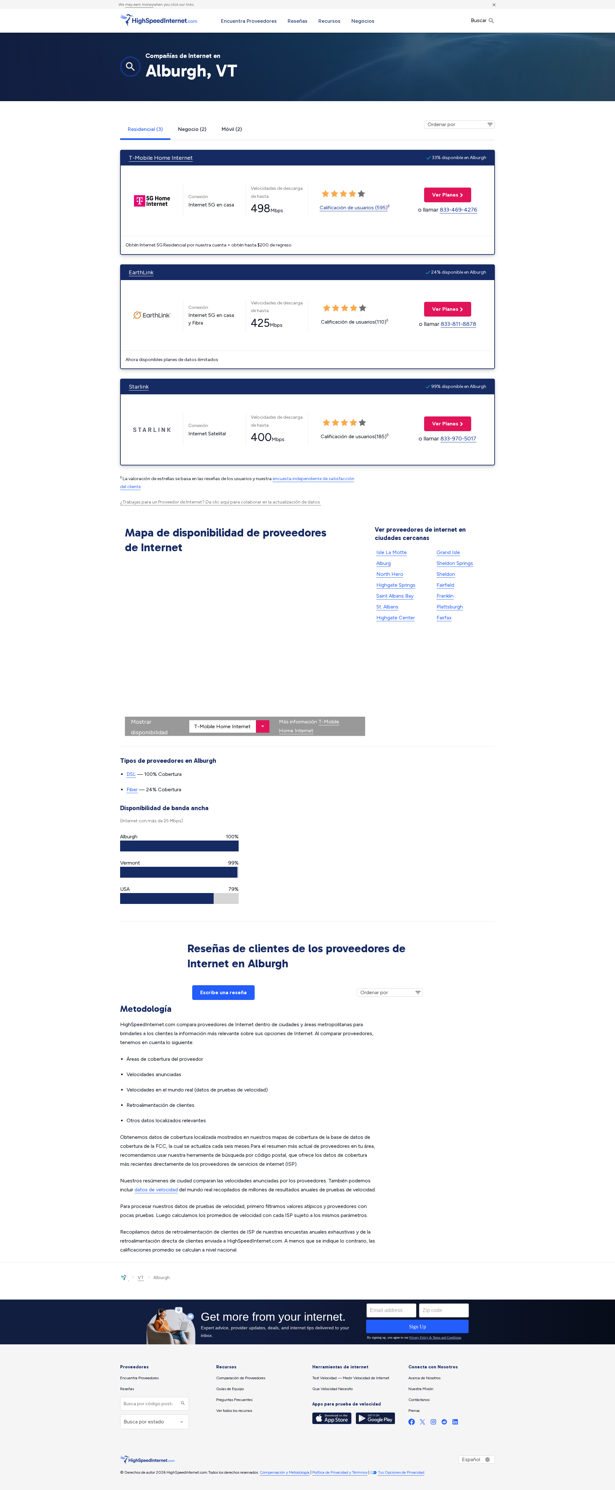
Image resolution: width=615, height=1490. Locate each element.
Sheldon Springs (455, 563)
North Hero (389, 574)
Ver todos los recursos (234, 1410)
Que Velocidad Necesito (332, 1389)
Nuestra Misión (420, 1389)
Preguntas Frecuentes (234, 1399)
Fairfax (444, 618)
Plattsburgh (450, 607)
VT (141, 1277)
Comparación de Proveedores (240, 1378)
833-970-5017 (458, 438)
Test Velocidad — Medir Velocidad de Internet (350, 1378)
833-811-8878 (458, 323)
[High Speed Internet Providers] (158, 20)
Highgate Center (395, 618)
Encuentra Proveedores (249, 21)
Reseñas (298, 21)
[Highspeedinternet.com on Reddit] (444, 1423)
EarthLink (141, 272)
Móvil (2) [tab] (232, 129)
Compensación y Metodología (284, 1472)
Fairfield (445, 585)
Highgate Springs (395, 585)
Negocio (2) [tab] (192, 129)
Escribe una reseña (223, 992)
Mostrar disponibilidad (149, 727)
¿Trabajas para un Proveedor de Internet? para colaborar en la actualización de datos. (220, 502)
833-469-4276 (458, 209)
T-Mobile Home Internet (161, 157)
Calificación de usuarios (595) (354, 208)
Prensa (414, 1410)
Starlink (139, 386)
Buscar (479, 20)
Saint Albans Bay (395, 596)
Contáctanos (419, 1399)
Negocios (362, 21)
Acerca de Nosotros (424, 1378)
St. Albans (387, 607)
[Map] (245, 646)
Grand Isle (448, 552)
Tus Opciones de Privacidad (401, 1472)
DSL (131, 774)
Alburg (383, 563)
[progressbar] (179, 846)
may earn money (139, 4)
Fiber (132, 789)
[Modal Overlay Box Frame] (307, 1322)
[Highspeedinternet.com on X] (422, 1423)
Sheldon (446, 574)
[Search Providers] (182, 1403)
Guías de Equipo (230, 1389)
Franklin (445, 596)
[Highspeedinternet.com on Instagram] (433, 1423)
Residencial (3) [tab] (145, 129)
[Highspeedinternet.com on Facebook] (411, 1423)
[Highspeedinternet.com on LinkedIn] (455, 1423)
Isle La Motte (391, 552)
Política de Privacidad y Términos (339, 1472)
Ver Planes (441, 195)
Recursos (329, 21)
